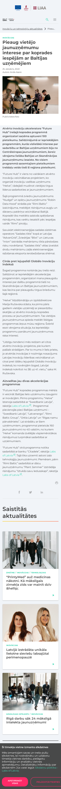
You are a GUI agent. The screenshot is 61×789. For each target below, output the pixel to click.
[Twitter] (30, 492)
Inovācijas (8, 38)
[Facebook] (19, 492)
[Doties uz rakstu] (53, 595)
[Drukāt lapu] (56, 482)
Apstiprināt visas (15, 781)
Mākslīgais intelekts (17, 714)
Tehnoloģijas (38, 572)
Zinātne (10, 572)
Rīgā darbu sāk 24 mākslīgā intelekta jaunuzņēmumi (28, 720)
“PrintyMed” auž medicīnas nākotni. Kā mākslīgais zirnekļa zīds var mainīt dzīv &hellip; (28, 582)
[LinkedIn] (42, 492)
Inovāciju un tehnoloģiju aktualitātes (23, 28)
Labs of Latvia (20, 405)
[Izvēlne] (54, 19)
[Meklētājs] (47, 19)
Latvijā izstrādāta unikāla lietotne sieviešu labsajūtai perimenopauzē (27, 653)
